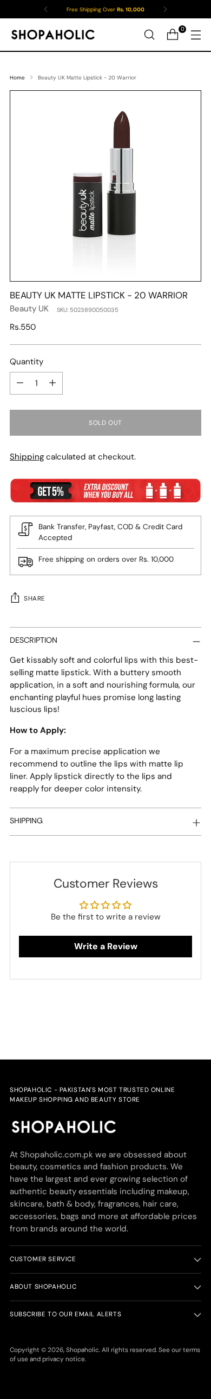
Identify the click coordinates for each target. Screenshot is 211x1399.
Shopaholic (82, 1349)
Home (17, 77)
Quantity (26, 361)
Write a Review (105, 946)
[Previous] (46, 9)
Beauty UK (29, 308)
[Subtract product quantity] (20, 383)
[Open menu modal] (195, 35)
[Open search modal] (149, 35)
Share (34, 598)
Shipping (27, 456)
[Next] (165, 9)
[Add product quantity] (52, 383)
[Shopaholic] (53, 35)
